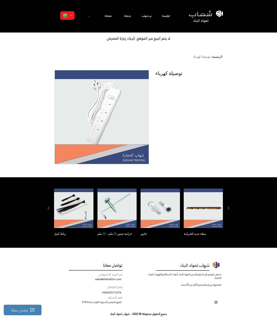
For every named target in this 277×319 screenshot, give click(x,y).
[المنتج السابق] (228, 208)
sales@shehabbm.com (108, 279)
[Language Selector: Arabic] (67, 15)
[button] (108, 15)
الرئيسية (217, 56)
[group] (138, 212)
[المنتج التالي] (48, 208)
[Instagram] (216, 302)
